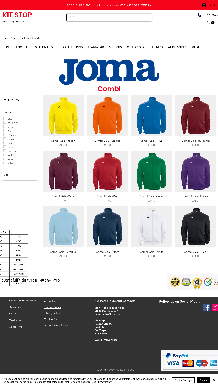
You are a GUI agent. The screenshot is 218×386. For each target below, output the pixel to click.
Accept (203, 380)
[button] (211, 22)
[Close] (214, 380)
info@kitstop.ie (112, 314)
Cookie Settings (183, 380)
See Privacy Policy (102, 381)
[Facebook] (206, 307)
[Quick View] (63, 115)
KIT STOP (17, 15)
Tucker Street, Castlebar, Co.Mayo (22, 38)
